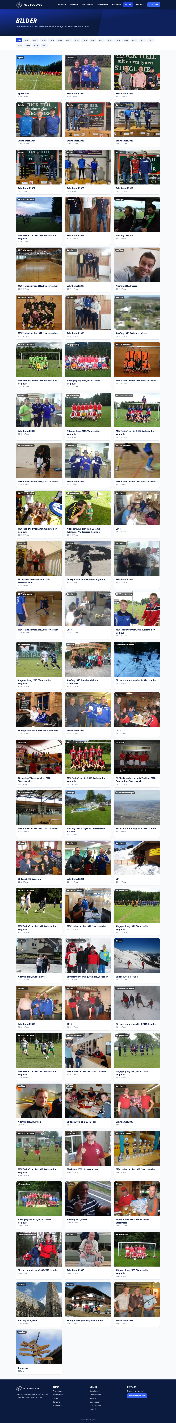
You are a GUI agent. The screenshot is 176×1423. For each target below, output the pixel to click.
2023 (52, 40)
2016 (109, 40)
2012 (142, 40)
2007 (44, 45)
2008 (36, 45)
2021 (68, 40)
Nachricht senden (137, 1395)
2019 (85, 40)
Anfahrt (93, 1398)
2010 (19, 45)
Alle (19, 40)
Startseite (61, 4)
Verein (138, 4)
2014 (126, 40)
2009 (28, 45)
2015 (118, 40)
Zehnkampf (102, 4)
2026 (27, 40)
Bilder (128, 4)
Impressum (95, 1402)
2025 (35, 40)
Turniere (116, 4)
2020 (76, 40)
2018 (93, 40)
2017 (101, 40)
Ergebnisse (87, 4)
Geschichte (95, 1391)
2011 (151, 40)
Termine (74, 4)
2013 (134, 40)
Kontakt (153, 4)
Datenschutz (95, 1405)
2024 (43, 40)
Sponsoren (57, 1405)
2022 (60, 40)
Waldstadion (95, 1394)
